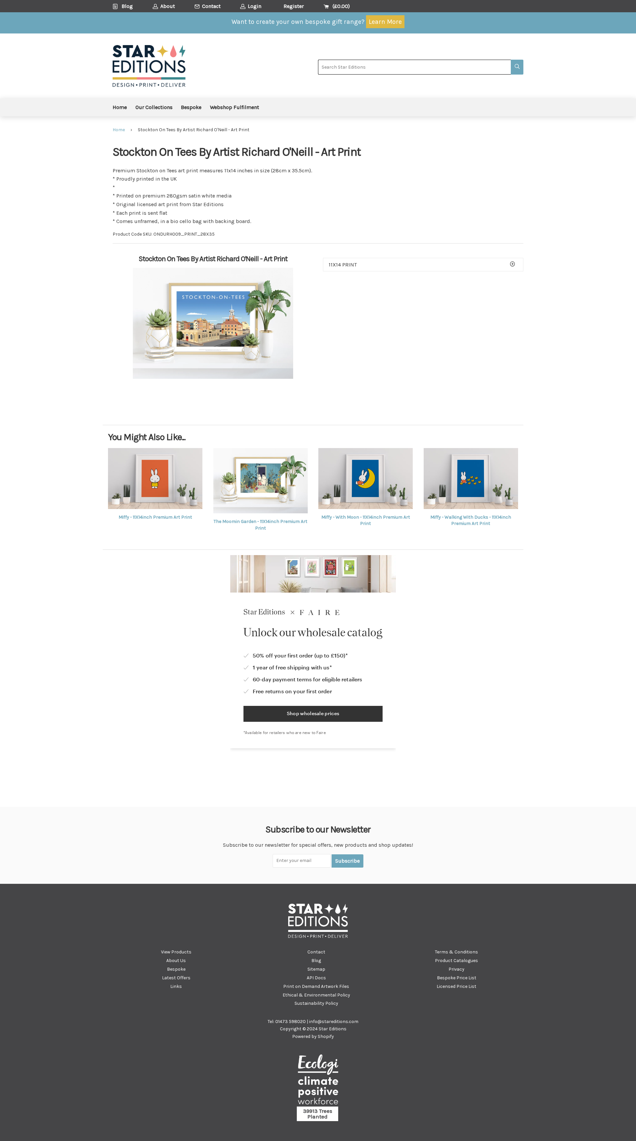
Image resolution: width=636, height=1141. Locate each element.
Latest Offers (176, 978)
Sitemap (316, 969)
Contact (316, 952)
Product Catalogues (456, 960)
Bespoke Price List (456, 978)
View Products (176, 952)
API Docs (316, 978)
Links (176, 986)
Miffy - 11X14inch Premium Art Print (155, 517)
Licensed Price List (456, 986)
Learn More (385, 22)
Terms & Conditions (456, 952)
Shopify (326, 1036)
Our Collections (154, 107)
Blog (316, 960)
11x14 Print (343, 264)
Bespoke (191, 107)
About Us (176, 960)
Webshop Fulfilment (234, 107)
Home (120, 107)
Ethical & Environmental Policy (316, 995)
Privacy (456, 969)
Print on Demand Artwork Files (316, 986)
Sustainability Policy (316, 1003)
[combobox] (414, 67)
